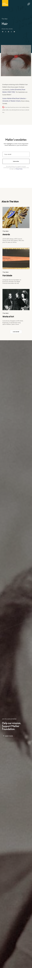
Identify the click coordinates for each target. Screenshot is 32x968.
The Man (4, 19)
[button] (3, 32)
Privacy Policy (19, 169)
